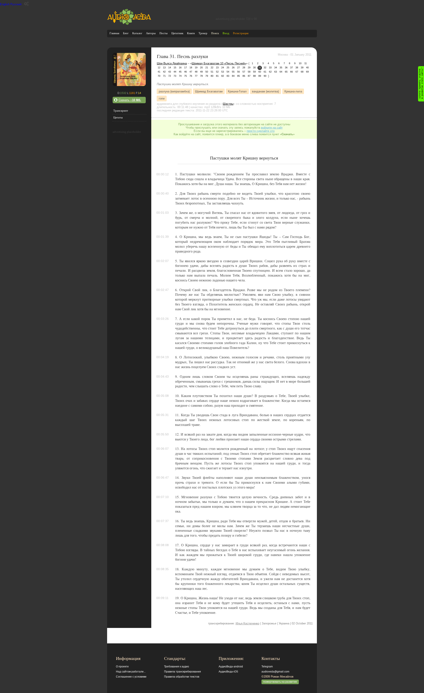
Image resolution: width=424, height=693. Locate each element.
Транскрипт (120, 110)
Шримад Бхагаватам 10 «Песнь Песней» (219, 63)
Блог (126, 33)
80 (212, 76)
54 (228, 71)
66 (291, 71)
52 (217, 71)
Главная (114, 33)
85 (238, 76)
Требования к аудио (176, 666)
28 (243, 67)
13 (164, 67)
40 (307, 67)
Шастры (228, 103)
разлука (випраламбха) (174, 91)
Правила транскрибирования (182, 671)
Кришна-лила (293, 91)
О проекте (122, 666)
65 (286, 71)
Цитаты (118, 117)
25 (228, 67)
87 (249, 76)
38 (296, 67)
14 (169, 67)
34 (275, 67)
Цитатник (177, 33)
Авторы (151, 33)
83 (228, 76)
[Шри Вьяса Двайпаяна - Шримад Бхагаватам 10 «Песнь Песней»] (129, 85)
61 (265, 71)
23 (217, 67)
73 (175, 76)
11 (305, 63)
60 (259, 71)
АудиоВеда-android (231, 666)
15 (175, 67)
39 (302, 67)
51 (212, 71)
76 (190, 76)
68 (302, 71)
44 (175, 71)
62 (270, 71)
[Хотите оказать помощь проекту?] (421, 83)
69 (307, 71)
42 (164, 71)
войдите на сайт (272, 127)
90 (265, 76)
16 (180, 67)
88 (254, 76)
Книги (191, 33)
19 (196, 67)
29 (249, 67)
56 (238, 71)
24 (222, 67)
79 (206, 76)
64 (281, 71)
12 (159, 67)
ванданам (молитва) (265, 91)
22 (212, 67)
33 (270, 67)
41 (159, 71)
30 (254, 67)
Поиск (215, 33)
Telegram (267, 666)
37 (291, 67)
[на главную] (129, 24)
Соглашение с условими (131, 676)
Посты (163, 33)
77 (196, 76)
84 (233, 76)
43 (169, 71)
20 (201, 67)
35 (281, 67)
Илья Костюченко (247, 623)
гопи (162, 98)
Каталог (137, 33)
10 (300, 63)
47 (190, 71)
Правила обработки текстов (181, 676)
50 (206, 71)
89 (259, 76)
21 (206, 67)
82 (222, 76)
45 (180, 71)
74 (180, 76)
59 (254, 71)
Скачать (130, 100)
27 (238, 67)
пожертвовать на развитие (280, 681)
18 (190, 67)
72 (169, 76)
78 (201, 76)
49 (201, 71)
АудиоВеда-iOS (228, 671)
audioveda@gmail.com (275, 671)
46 (185, 71)
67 (296, 71)
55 (233, 71)
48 (196, 71)
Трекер (203, 33)
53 (222, 71)
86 (243, 76)
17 (185, 67)
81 (217, 76)
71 (164, 76)
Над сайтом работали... (131, 671)
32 (265, 67)
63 (275, 71)
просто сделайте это (260, 131)
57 (243, 71)
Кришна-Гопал (237, 91)
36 (286, 67)
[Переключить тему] (26, 4)
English (4, 4)
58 (249, 71)
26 (233, 67)
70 (159, 76)
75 (185, 76)
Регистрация (240, 33)
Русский (15, 4)
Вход (226, 33)
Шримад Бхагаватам (209, 91)
